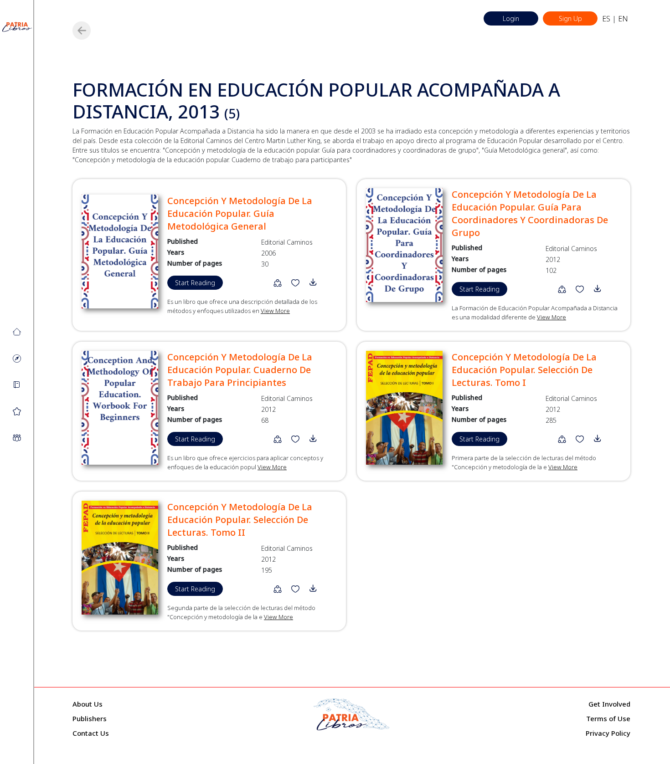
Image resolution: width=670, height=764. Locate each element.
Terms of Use (608, 718)
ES (606, 19)
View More (275, 311)
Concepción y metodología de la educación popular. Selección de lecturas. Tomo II (239, 519)
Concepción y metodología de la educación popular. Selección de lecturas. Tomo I (524, 370)
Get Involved (609, 703)
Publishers (89, 718)
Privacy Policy (608, 733)
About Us (87, 703)
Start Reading (195, 282)
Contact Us (90, 733)
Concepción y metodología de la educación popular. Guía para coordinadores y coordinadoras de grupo (530, 213)
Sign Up (570, 18)
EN (623, 19)
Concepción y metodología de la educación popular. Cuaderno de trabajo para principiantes (239, 370)
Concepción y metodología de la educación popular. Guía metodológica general (239, 213)
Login (511, 18)
